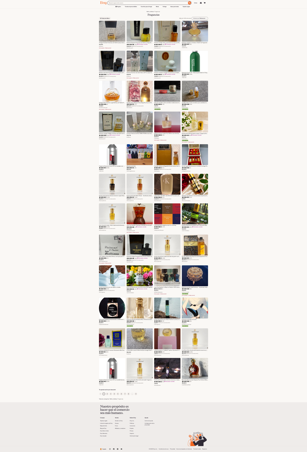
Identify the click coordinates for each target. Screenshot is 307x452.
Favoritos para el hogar (146, 6)
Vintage (165, 6)
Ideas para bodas (174, 6)
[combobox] (147, 3)
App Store (105, 441)
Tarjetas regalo (186, 6)
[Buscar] (189, 3)
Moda (157, 6)
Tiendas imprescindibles (131, 6)
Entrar (195, 3)
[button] (103, 449)
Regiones (204, 449)
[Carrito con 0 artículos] (205, 3)
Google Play (117, 441)
